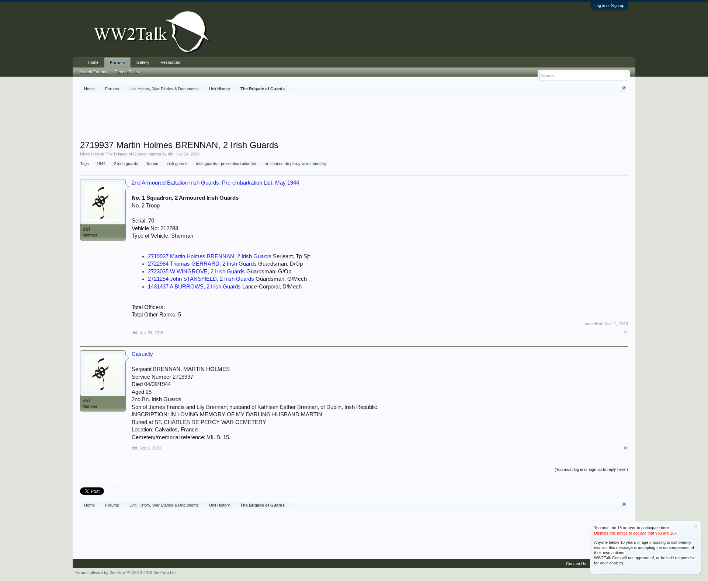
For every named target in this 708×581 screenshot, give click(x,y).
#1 (626, 332)
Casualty (142, 354)
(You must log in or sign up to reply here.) (591, 469)
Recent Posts (127, 72)
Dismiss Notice (695, 526)
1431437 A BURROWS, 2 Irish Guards (194, 287)
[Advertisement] (354, 117)
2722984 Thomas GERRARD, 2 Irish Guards (202, 264)
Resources (170, 62)
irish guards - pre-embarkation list (226, 163)
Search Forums (93, 72)
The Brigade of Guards (126, 154)
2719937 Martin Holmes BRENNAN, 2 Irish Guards (209, 256)
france (152, 163)
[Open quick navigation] (623, 88)
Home (93, 62)
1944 (101, 163)
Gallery (142, 62)
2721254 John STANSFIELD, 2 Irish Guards (201, 279)
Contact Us (576, 563)
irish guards (177, 163)
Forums (117, 62)
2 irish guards (126, 163)
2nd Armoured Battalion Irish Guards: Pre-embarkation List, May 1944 (215, 183)
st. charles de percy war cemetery (295, 163)
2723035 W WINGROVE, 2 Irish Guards (196, 271)
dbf (170, 154)
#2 (626, 448)
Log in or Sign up (609, 5)
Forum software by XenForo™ (125, 572)
